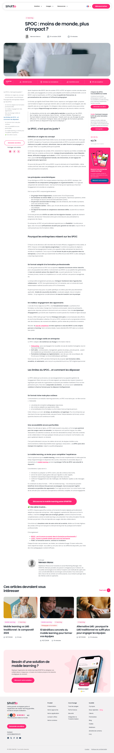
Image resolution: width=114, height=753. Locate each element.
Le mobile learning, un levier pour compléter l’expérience (14, 131)
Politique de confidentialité (99, 749)
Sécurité (71, 713)
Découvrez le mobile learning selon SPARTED (52, 501)
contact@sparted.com (14, 734)
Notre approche (52, 710)
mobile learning (43, 462)
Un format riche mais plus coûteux (12, 123)
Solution (37, 6)
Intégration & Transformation (73, 718)
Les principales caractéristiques (14, 97)
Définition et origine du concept (14, 95)
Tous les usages (73, 706)
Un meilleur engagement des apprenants (13, 110)
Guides (91, 724)
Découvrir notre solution (100, 180)
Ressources (61, 6)
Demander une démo (14, 143)
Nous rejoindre (93, 710)
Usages (48, 6)
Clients (91, 713)
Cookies (87, 749)
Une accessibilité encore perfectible (12, 127)
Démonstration (101, 6)
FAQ (90, 734)
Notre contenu (52, 720)
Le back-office (52, 717)
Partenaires (93, 717)
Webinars (92, 727)
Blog (90, 720)
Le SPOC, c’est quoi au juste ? (13, 92)
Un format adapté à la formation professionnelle (14, 106)
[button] (88, 6)
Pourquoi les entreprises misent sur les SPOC (14, 101)
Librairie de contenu (95, 731)
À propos (92, 706)
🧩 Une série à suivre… (11, 135)
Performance (72, 710)
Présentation (51, 706)
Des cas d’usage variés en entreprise (12, 114)
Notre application (53, 713)
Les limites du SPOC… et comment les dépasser (11, 118)
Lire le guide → (99, 129)
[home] (10, 6)
